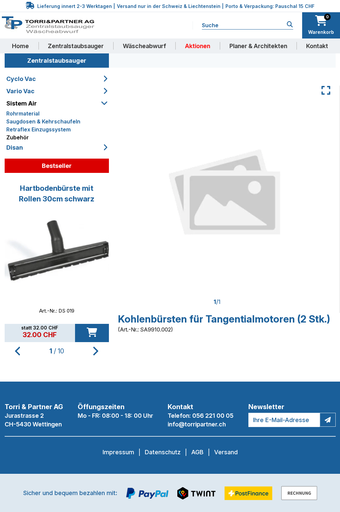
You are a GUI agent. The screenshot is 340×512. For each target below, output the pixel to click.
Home (20, 45)
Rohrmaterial (23, 113)
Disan (14, 147)
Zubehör (17, 137)
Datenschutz (163, 452)
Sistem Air (21, 103)
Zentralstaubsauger (76, 45)
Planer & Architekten (258, 45)
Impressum (118, 452)
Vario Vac (20, 91)
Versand (226, 452)
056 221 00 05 (212, 415)
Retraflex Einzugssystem (38, 129)
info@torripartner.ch (197, 424)
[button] (95, 351)
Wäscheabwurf (144, 45)
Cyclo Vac (21, 78)
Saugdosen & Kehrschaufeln (43, 121)
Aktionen (197, 45)
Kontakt (317, 45)
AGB (197, 452)
